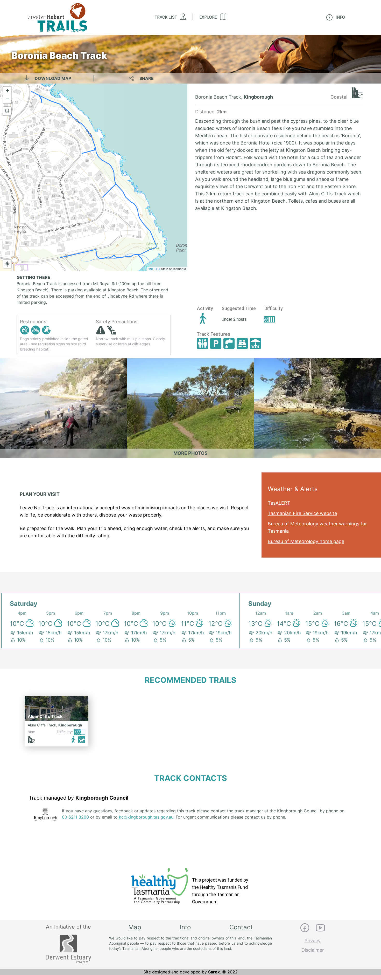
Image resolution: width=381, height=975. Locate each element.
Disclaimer (312, 950)
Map (134, 927)
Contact (241, 927)
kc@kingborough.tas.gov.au (146, 817)
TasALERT (279, 503)
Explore (208, 17)
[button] (7, 91)
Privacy (313, 940)
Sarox (214, 971)
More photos (190, 453)
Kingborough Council (101, 798)
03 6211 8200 (75, 817)
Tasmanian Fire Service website (302, 513)
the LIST (154, 268)
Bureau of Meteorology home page (306, 541)
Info (185, 927)
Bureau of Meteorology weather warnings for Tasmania (317, 527)
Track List (166, 17)
